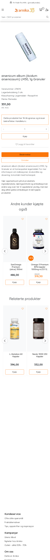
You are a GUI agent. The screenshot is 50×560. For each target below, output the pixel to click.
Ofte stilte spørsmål (14, 518)
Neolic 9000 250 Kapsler (39, 355)
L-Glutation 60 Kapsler (16, 355)
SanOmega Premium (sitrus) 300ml (16, 267)
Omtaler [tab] (25, 160)
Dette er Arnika (12, 556)
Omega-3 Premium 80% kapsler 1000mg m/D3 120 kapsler (40, 267)
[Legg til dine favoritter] (22, 219)
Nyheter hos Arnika (13, 541)
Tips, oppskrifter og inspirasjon (19, 526)
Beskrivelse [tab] (25, 154)
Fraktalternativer (12, 522)
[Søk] (47, 17)
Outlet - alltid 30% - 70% (15, 545)
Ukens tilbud (10, 537)
